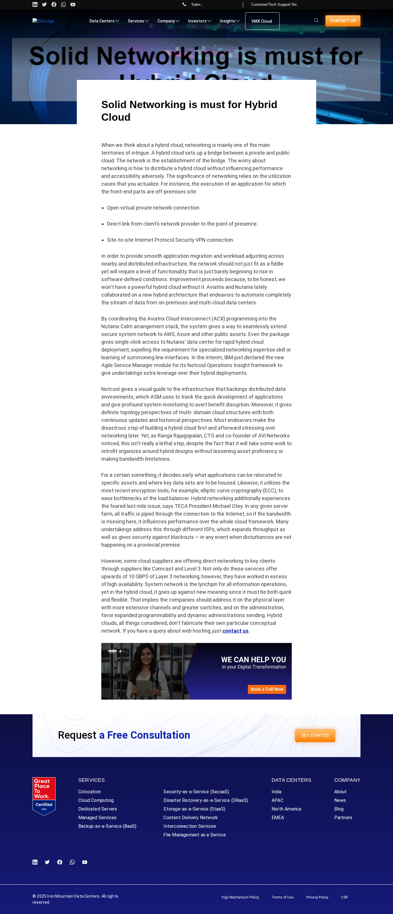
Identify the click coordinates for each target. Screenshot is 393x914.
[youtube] (73, 4)
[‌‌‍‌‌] (316, 21)
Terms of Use (282, 897)
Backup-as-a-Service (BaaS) (107, 826)
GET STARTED (315, 735)
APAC (277, 800)
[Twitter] (44, 4)
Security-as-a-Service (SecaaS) (196, 791)
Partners (343, 817)
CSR (344, 897)
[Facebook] (59, 862)
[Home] (43, 21)
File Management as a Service (194, 835)
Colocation (89, 791)
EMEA (278, 817)
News (340, 800)
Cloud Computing (96, 800)
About (340, 791)
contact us (235, 631)
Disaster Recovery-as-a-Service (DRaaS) (205, 800)
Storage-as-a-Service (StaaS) (194, 809)
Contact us (343, 20)
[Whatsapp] (63, 4)
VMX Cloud (261, 21)
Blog (339, 809)
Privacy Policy (317, 897)
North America (287, 809)
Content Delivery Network (190, 817)
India (276, 791)
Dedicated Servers (97, 809)
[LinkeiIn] (36, 862)
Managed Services (97, 817)
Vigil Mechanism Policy (240, 897)
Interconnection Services (189, 826)
